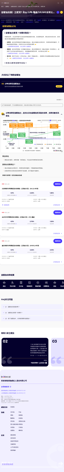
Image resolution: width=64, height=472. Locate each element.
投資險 (21, 418)
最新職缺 (13, 450)
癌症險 (12, 421)
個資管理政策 (14, 441)
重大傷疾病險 (14, 424)
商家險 (21, 424)
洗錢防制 (13, 444)
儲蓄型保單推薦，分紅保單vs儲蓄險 (19, 53)
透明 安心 (7, 463)
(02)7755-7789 (8, 396)
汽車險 (21, 427)
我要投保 (58, 184)
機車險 (21, 430)
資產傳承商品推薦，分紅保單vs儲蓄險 (19, 46)
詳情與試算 (56, 205)
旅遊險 (12, 407)
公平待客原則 (14, 447)
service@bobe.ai (8, 397)
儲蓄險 (12, 430)
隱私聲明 (13, 435)
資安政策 (13, 438)
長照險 (12, 427)
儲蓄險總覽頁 (29, 22)
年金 (20, 412)
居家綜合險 (22, 421)
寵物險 (21, 415)
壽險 (12, 415)
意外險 (12, 412)
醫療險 (12, 418)
